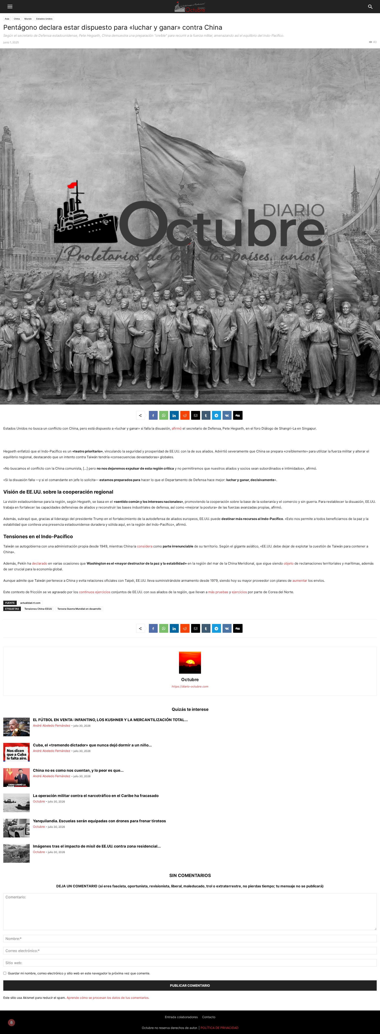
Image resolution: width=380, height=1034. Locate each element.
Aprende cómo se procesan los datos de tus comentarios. (108, 997)
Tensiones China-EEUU (38, 608)
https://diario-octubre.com (190, 686)
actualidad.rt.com (30, 602)
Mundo (28, 18)
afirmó (177, 428)
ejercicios (102, 592)
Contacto (208, 1017)
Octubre (190, 679)
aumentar (299, 580)
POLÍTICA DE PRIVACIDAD (219, 1028)
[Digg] (238, 415)
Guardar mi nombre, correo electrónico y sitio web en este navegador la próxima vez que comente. (79, 973)
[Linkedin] (174, 415)
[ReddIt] (185, 415)
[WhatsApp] (163, 415)
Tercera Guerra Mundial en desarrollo (79, 608)
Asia (7, 18)
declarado (39, 563)
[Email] (195, 415)
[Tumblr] (206, 415)
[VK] (227, 415)
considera (144, 546)
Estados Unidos (44, 18)
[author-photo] (190, 673)
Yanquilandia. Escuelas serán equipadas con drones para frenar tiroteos (99, 821)
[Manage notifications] (11, 1022)
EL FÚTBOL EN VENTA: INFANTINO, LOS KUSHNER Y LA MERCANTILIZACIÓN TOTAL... (110, 720)
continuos (86, 592)
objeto (289, 563)
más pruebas (218, 592)
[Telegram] (216, 415)
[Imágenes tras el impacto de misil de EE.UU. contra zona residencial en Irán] (16, 854)
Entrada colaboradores (181, 1017)
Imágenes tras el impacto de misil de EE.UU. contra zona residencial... (97, 846)
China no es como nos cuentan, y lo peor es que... (78, 770)
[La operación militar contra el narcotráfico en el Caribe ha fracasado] (16, 803)
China (17, 18)
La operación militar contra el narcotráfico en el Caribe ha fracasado (96, 795)
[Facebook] (153, 415)
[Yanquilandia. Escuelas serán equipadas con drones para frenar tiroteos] (16, 829)
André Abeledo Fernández (51, 725)
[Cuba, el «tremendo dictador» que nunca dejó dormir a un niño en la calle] (16, 753)
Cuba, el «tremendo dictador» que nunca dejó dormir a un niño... (92, 745)
